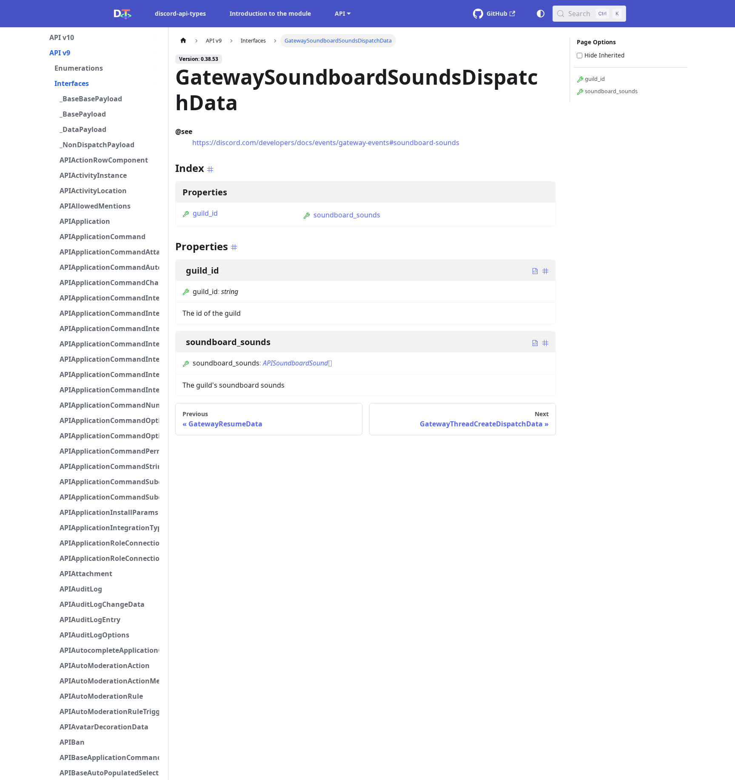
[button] (104, 37)
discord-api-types (180, 13)
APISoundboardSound (295, 363)
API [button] (340, 13)
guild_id (205, 213)
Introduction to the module (270, 13)
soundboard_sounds (346, 215)
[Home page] (183, 40)
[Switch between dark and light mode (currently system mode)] (540, 13)
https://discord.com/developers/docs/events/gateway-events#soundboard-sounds (325, 142)
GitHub (497, 13)
